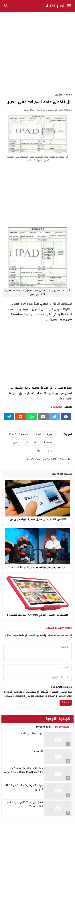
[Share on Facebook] (66, 416)
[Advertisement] (37, 50)
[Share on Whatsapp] (31, 416)
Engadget (56, 406)
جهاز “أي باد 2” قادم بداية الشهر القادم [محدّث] (24, 804)
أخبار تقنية (55, 6)
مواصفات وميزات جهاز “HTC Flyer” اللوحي (23, 787)
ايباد (38, 450)
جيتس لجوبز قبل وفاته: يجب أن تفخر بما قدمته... (37, 567)
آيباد (36, 442)
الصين (16, 442)
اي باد (49, 450)
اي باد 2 (38, 750)
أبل (50, 303)
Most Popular (43, 726)
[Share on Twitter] (54, 416)
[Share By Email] (43, 416)
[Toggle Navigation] (69, 6)
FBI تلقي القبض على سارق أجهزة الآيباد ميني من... (37, 519)
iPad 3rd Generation (19, 434)
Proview (48, 442)
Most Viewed (62, 727)
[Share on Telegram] (9, 416)
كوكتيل (58, 94)
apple (49, 434)
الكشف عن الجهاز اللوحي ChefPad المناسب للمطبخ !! (37, 614)
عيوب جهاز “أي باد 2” (31, 733)
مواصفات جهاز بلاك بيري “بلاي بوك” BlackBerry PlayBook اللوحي (23, 770)
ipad (38, 434)
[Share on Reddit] (20, 416)
